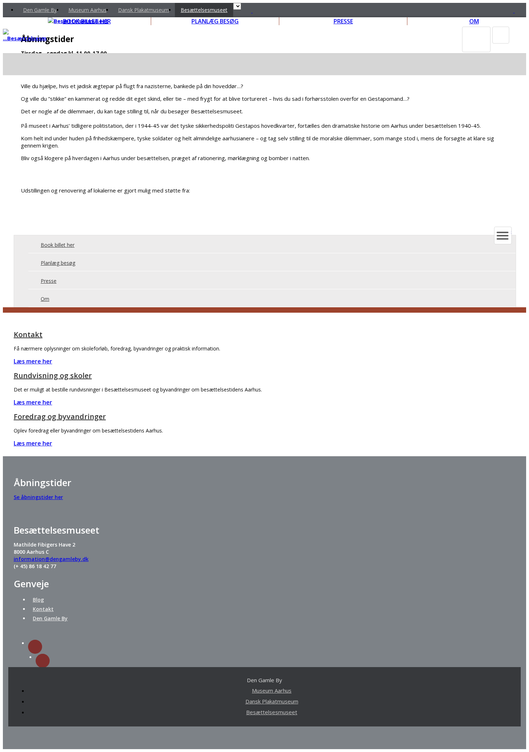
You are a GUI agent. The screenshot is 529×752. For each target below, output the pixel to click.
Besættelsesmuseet (204, 9)
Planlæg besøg (58, 262)
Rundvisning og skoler (53, 375)
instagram (35, 647)
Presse (48, 280)
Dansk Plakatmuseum (143, 9)
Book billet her (57, 244)
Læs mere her (33, 361)
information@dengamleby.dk (51, 559)
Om (45, 298)
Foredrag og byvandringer (60, 416)
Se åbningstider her (38, 497)
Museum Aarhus (87, 9)
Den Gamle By (40, 9)
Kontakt (28, 334)
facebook (43, 661)
